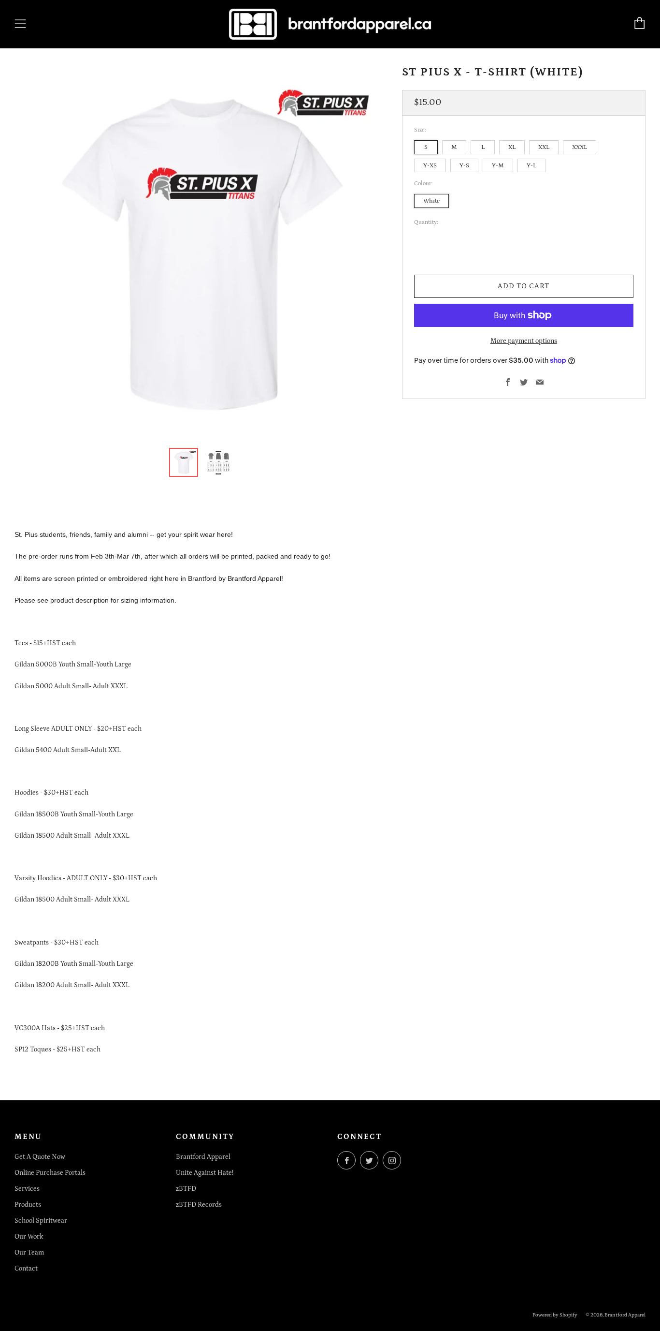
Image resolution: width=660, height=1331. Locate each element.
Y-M (498, 165)
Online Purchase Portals (50, 1173)
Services (27, 1189)
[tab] (183, 462)
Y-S (464, 165)
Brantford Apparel (203, 1157)
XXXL (579, 147)
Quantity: (426, 222)
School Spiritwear (40, 1221)
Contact (26, 1268)
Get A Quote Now (39, 1157)
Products (27, 1205)
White (431, 200)
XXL (543, 147)
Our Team (29, 1253)
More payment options (523, 341)
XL (512, 147)
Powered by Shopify (554, 1315)
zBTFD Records (199, 1205)
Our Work (28, 1237)
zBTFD (186, 1189)
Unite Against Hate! (204, 1173)
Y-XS (430, 165)
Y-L (531, 165)
